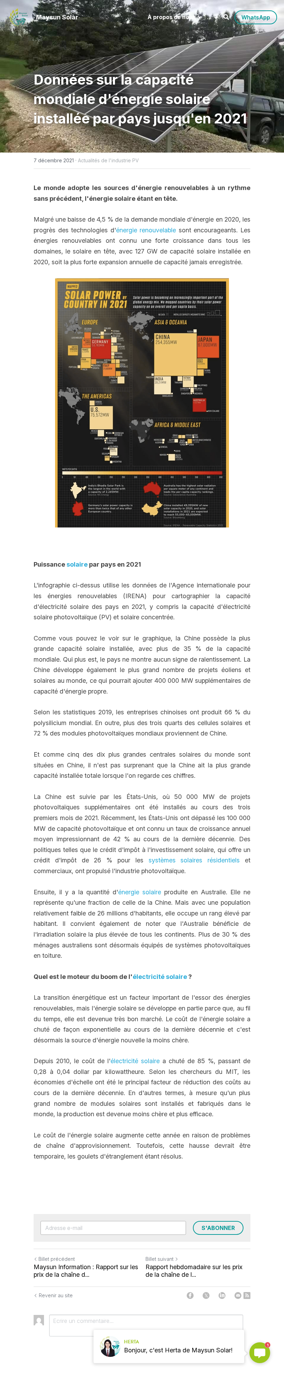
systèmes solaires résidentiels (194, 860)
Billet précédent (56, 1259)
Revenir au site (56, 1295)
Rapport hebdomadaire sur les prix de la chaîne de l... (193, 1271)
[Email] (237, 1295)
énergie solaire (161, 99)
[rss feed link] (246, 1295)
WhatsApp (255, 17)
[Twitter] (206, 1295)
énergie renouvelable (146, 230)
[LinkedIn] (222, 1295)
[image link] (18, 17)
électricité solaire (135, 1061)
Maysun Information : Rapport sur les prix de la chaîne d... (86, 1271)
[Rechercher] (226, 17)
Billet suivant (159, 1259)
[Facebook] (190, 1295)
